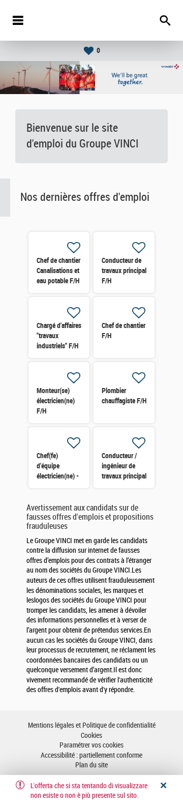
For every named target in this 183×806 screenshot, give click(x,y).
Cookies (91, 735)
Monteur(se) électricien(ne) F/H (56, 400)
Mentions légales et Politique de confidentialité (92, 725)
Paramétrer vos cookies (91, 745)
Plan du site (91, 765)
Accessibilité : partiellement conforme (91, 755)
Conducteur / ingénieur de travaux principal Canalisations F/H (124, 476)
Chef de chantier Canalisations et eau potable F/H (58, 270)
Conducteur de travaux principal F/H (124, 270)
